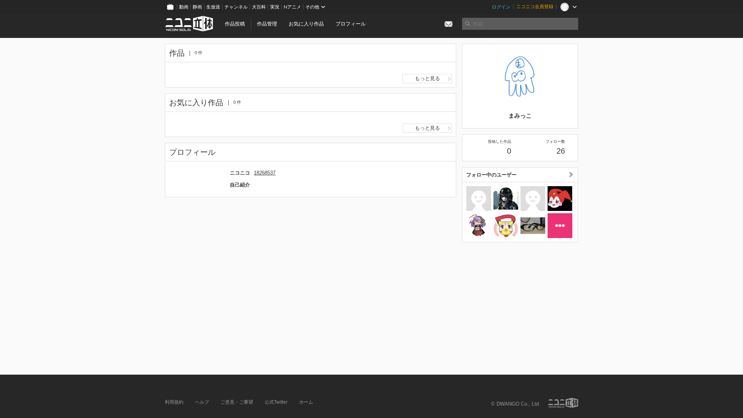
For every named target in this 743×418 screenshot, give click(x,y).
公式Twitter (276, 402)
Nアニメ (292, 7)
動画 (183, 7)
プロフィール (351, 24)
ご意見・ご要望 (237, 402)
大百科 (259, 7)
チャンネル (236, 7)
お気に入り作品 (306, 24)
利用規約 (174, 402)
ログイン (501, 7)
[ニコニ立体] (563, 403)
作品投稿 (235, 24)
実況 (274, 7)
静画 (197, 7)
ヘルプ (202, 402)
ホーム (306, 402)
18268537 (265, 173)
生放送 (213, 7)
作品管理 (267, 24)
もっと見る (427, 78)
